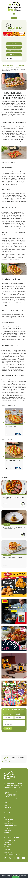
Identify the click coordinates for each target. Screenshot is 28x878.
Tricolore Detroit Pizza (13, 460)
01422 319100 (8, 852)
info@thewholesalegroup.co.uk (12, 854)
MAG (5, 817)
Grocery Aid (7, 816)
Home (2, 69)
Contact (6, 809)
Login (14, 18)
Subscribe (7, 728)
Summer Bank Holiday (17, 758)
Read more (8, 434)
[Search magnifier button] (20, 58)
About (5, 805)
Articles (7, 69)
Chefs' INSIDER (8, 807)
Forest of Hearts (8, 819)
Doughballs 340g (11, 426)
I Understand (16, 876)
